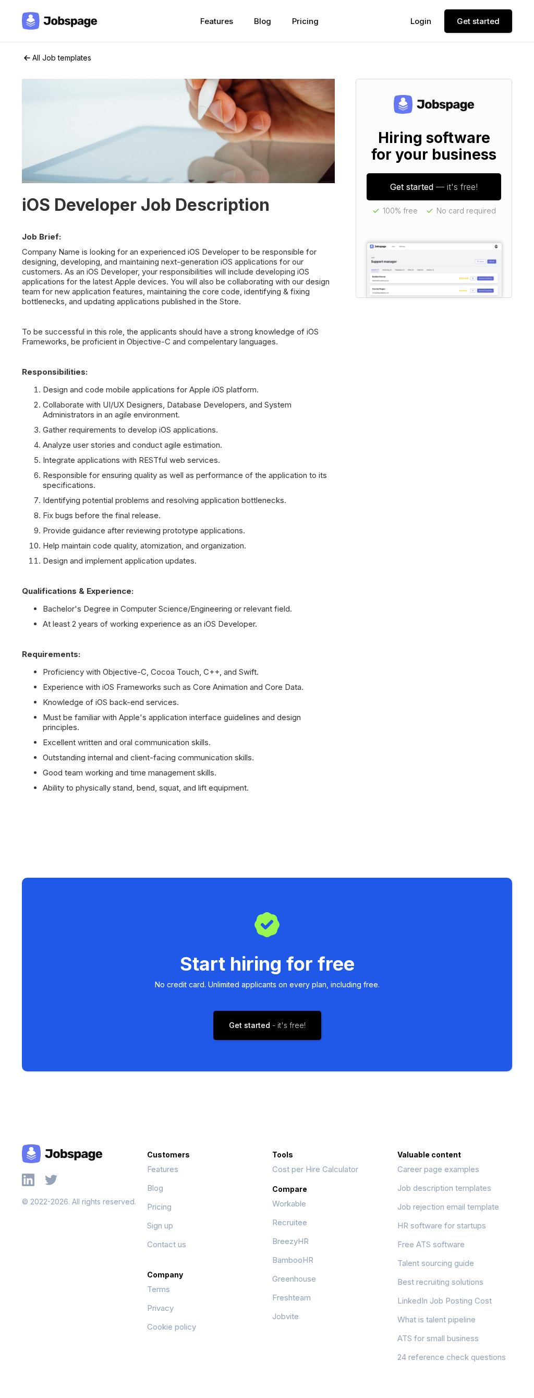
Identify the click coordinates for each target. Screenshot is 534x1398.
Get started (478, 21)
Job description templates (444, 1188)
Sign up (160, 1225)
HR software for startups (441, 1225)
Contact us (166, 1244)
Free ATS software (431, 1244)
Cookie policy (171, 1327)
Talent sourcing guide (435, 1263)
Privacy (160, 1308)
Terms (158, 1289)
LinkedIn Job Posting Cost (444, 1301)
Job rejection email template (448, 1207)
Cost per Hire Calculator (315, 1169)
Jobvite (285, 1316)
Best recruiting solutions (440, 1282)
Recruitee (289, 1222)
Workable (289, 1204)
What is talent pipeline (436, 1319)
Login (420, 21)
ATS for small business (438, 1338)
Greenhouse (294, 1279)
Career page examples (438, 1169)
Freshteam (291, 1298)
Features (216, 21)
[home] (60, 21)
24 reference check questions (451, 1357)
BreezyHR (290, 1241)
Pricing (305, 21)
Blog (262, 21)
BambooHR (292, 1260)
